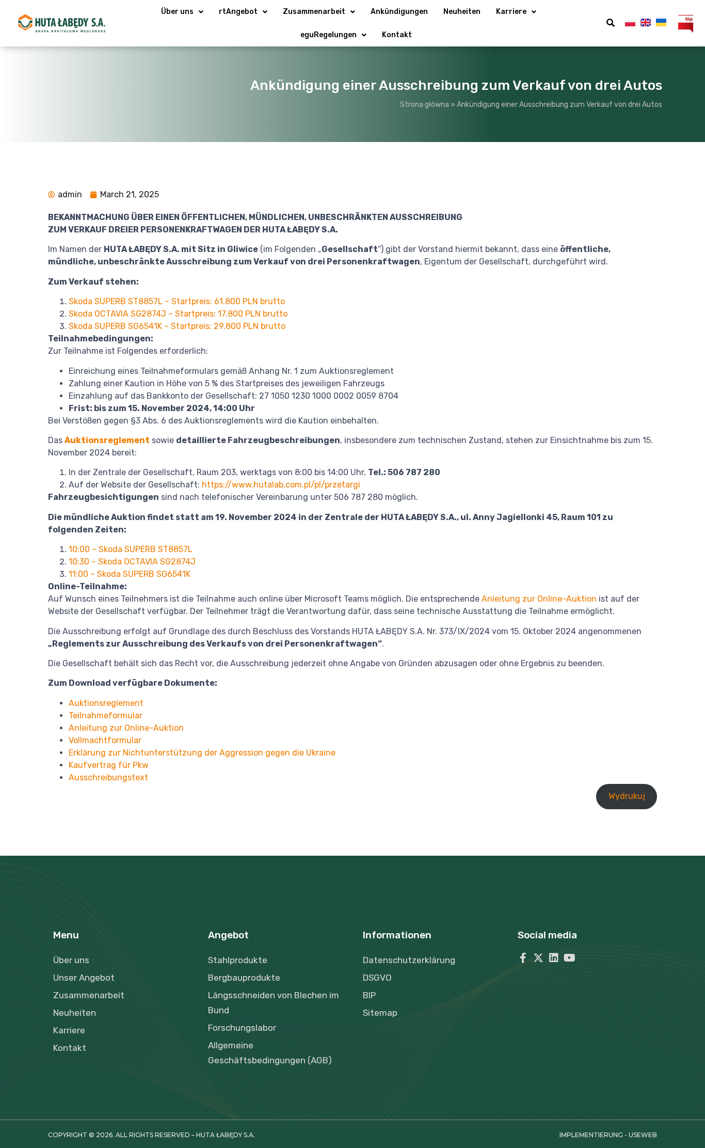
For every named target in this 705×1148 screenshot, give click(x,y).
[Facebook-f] (523, 958)
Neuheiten (461, 11)
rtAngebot (238, 11)
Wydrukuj (626, 796)
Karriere (511, 11)
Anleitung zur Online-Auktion (539, 599)
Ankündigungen (399, 11)
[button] (610, 23)
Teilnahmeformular (105, 715)
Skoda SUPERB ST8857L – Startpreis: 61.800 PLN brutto (177, 301)
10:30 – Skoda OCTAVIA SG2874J (132, 562)
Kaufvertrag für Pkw (109, 765)
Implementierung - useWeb (608, 1135)
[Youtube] (569, 958)
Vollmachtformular (105, 740)
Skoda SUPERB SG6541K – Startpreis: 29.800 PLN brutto (177, 326)
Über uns (177, 11)
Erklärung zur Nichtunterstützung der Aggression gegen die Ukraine (202, 753)
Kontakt (397, 34)
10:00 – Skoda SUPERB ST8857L (131, 549)
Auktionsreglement (106, 703)
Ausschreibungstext (108, 777)
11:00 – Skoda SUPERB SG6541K (129, 574)
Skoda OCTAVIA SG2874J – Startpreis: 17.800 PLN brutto (178, 314)
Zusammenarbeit (314, 11)
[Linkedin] (554, 958)
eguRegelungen (328, 34)
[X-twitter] (538, 958)
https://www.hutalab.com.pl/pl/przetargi (281, 485)
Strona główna (424, 104)
